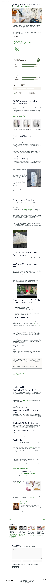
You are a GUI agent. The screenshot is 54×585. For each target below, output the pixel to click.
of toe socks (28, 419)
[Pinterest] (45, 579)
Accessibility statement (23, 581)
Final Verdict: (17, 49)
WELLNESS (35, 1)
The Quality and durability (18, 41)
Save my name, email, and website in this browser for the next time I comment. (25, 564)
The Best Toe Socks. (22, 464)
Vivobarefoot (16, 30)
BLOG (25, 578)
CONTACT (30, 578)
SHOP (31, 1)
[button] (37, 1)
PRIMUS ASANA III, (15, 116)
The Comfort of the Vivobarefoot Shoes (20, 43)
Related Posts (17, 50)
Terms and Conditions (23, 580)
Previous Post (10, 519)
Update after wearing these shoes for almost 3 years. (22, 42)
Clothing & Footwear (20, 6)
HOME (22, 578)
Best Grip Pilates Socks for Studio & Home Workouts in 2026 (40, 533)
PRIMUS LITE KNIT (37, 115)
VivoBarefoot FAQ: (17, 48)
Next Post (44, 519)
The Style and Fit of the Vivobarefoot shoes (21, 40)
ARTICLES (40, 1)
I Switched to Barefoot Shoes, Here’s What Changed (27, 473)
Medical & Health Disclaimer (27, 582)
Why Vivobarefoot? (17, 47)
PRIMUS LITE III (22, 116)
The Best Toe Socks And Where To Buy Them (22, 532)
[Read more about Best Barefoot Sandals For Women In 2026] (13, 528)
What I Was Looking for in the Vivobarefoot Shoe (22, 37)
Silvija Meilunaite (23, 501)
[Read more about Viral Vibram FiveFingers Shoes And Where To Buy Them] (32, 528)
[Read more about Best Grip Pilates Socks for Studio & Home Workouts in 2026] (41, 528)
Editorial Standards (31, 581)
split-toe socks (15, 195)
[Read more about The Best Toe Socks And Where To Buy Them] (22, 528)
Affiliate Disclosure (31, 580)
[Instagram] (43, 579)
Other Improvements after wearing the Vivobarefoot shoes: (23, 44)
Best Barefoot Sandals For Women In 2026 (13, 532)
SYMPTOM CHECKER (47, 1)
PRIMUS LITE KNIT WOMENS (29, 133)
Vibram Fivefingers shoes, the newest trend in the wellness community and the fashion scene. (19, 484)
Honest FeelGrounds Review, (30, 467)
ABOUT (27, 578)
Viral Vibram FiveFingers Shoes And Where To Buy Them (31, 533)
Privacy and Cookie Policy (27, 579)
